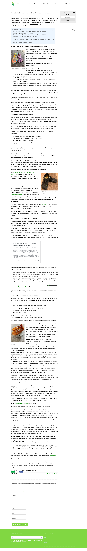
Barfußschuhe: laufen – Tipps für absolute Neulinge (25, 36)
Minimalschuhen (34, 24)
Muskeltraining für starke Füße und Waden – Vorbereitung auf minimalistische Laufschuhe (33, 39)
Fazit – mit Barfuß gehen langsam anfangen (23, 42)
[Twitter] (47, 473)
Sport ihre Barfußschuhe (17, 194)
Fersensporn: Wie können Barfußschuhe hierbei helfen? (46, 483)
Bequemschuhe (50, 3)
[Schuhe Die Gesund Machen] (18, 7)
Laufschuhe (65, 3)
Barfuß (32, 15)
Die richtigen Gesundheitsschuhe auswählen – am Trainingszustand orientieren (31, 41)
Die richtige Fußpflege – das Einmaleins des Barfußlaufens (27, 37)
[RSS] (54, 473)
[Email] (57, 473)
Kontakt (45, 542)
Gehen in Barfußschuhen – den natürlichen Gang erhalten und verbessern (29, 31)
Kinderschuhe (72, 3)
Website (14, 518)
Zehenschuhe (45, 204)
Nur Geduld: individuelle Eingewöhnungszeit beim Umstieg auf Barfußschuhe (30, 34)
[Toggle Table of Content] (52, 30)
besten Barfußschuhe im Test (21, 403)
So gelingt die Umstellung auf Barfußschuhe (23, 33)
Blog (30, 3)
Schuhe (34, 15)
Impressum (46, 545)
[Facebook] (45, 473)
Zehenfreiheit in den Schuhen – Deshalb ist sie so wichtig (22, 483)
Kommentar (14, 495)
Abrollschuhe (35, 3)
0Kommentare (40, 15)
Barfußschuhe (42, 3)
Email (13, 513)
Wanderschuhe (58, 3)
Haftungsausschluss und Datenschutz (51, 540)
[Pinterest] (50, 473)
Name (13, 508)
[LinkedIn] (52, 473)
